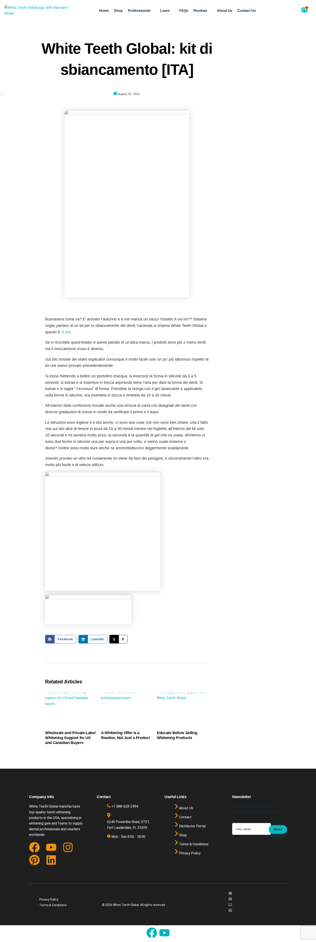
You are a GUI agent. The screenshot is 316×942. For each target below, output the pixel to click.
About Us (224, 10)
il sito (66, 332)
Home (104, 10)
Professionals (139, 10)
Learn (165, 10)
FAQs (183, 10)
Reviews (200, 10)
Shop (118, 10)
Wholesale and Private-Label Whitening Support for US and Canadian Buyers (70, 738)
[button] (294, 11)
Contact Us (247, 10)
